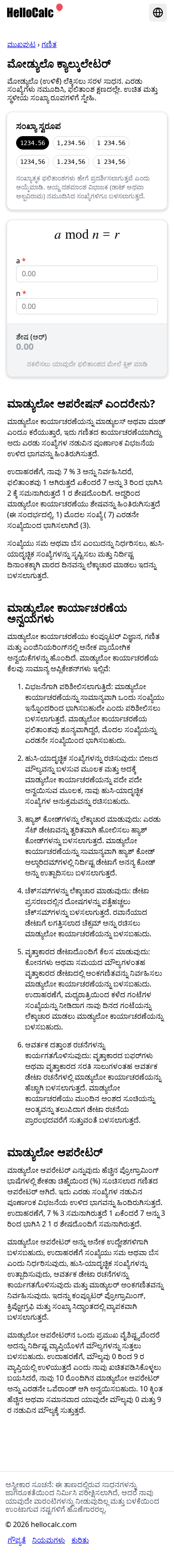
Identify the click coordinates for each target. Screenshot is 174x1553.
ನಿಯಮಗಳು (48, 1540)
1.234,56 (71, 161)
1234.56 (32, 142)
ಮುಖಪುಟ (21, 44)
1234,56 (32, 161)
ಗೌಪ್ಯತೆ (17, 1540)
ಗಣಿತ (49, 44)
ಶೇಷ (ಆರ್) (31, 337)
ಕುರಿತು (80, 1540)
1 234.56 (111, 142)
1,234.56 (71, 142)
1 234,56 (111, 161)
